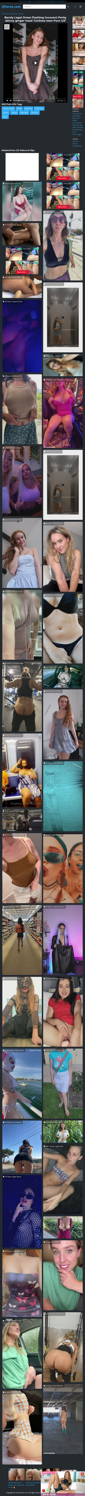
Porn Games (76, 123)
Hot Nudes (61, 1)
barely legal (8, 108)
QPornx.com (11, 7)
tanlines (34, 113)
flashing (28, 108)
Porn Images (77, 134)
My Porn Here (77, 125)
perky (5, 113)
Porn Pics (22, 1)
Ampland (52, 1)
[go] (68, 7)
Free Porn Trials (7, 14)
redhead (24, 113)
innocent (39, 108)
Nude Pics (31, 1)
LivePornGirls (77, 146)
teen (5, 117)
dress (19, 108)
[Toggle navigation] (80, 7)
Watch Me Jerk (42, 1)
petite (14, 113)
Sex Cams (18, 14)
